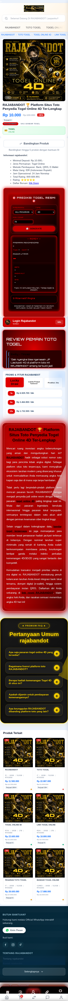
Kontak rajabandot (12, 964)
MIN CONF (18, 218)
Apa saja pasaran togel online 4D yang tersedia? (31, 654)
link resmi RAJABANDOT (37, 593)
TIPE (38, 208)
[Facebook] (5, 945)
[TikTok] (20, 945)
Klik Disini (34, 183)
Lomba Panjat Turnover (34, 383)
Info (59, 322)
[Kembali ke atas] (61, 979)
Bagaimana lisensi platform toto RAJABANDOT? (27, 668)
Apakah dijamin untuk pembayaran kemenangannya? (29, 696)
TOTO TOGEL (33, 27)
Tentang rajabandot (13, 959)
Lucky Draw (14, 382)
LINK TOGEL (60, 35)
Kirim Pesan (16, 930)
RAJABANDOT (12, 27)
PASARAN (18, 208)
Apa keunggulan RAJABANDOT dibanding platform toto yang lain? (29, 710)
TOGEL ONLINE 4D (42, 35)
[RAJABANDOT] (34, 8)
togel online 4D (25, 501)
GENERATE (34, 229)
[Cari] (6, 18)
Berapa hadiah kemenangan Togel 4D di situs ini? (30, 682)
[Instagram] (13, 945)
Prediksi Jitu (53, 383)
